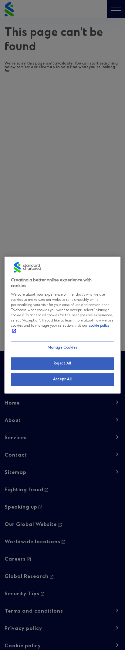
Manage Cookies (62, 348)
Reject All (62, 363)
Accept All (62, 379)
